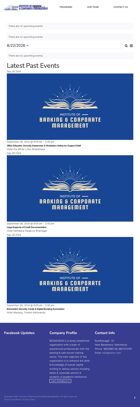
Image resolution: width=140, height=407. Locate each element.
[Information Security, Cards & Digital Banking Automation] (70, 239)
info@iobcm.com (111, 352)
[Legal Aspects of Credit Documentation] (70, 157)
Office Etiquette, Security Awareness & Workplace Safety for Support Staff (44, 145)
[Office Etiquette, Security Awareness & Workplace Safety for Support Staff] (70, 75)
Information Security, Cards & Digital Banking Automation (36, 308)
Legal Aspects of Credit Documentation (26, 227)
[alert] (70, 26)
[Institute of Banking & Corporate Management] (26, 4)
